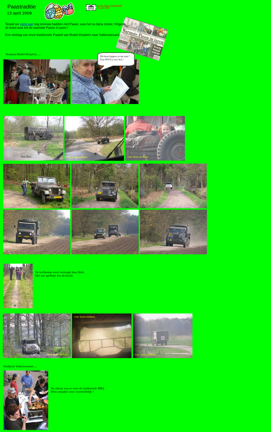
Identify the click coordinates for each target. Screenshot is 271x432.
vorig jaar (26, 24)
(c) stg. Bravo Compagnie (109, 5)
